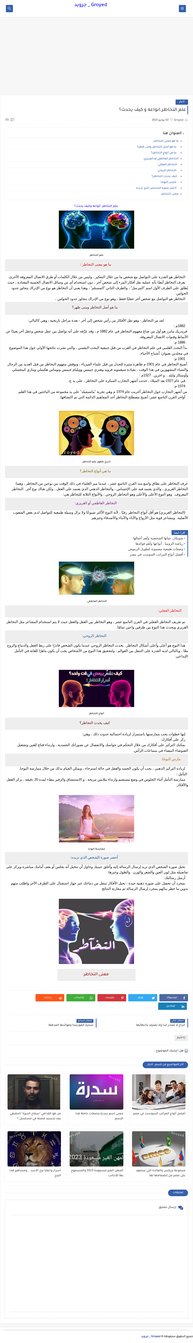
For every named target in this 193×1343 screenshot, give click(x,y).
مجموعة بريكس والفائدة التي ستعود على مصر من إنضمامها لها (160, 1173)
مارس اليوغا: (169, 182)
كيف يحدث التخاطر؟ (165, 176)
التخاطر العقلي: (167, 164)
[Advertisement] (96, 58)
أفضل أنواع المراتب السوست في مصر (156, 554)
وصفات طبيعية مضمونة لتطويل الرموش (155, 549)
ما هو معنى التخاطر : (165, 141)
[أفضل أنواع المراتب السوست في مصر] (158, 1092)
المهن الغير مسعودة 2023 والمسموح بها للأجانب (97, 1173)
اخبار (182, 102)
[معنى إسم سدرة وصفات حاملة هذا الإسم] (96, 1092)
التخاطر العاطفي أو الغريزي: (160, 158)
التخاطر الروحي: (167, 170)
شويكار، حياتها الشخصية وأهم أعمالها (158, 538)
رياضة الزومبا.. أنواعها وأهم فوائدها (159, 543)
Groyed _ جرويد (90, 5)
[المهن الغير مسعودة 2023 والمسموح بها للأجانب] (96, 1149)
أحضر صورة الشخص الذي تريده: (157, 188)
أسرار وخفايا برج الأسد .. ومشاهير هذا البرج (35, 1173)
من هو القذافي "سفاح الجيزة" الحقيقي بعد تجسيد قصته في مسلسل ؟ (35, 1116)
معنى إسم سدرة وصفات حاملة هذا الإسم (99, 1116)
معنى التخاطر (169, 194)
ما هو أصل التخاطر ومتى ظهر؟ (157, 147)
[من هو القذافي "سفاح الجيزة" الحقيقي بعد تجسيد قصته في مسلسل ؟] (34, 1092)
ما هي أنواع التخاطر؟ (164, 153)
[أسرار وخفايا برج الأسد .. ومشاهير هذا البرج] (34, 1149)
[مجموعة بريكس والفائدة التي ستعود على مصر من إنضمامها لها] (158, 1149)
